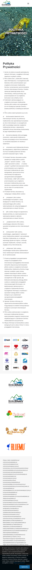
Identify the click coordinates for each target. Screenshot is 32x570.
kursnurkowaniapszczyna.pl (10, 500)
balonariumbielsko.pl (16, 526)
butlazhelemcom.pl (20, 534)
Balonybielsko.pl (7, 520)
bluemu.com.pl (17, 536)
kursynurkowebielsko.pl (22, 496)
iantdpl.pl (19, 506)
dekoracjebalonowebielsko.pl (11, 532)
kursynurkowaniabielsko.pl (10, 492)
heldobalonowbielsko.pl (22, 528)
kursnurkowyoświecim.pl (9, 476)
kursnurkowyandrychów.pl (21, 468)
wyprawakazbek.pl (20, 540)
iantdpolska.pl (15, 508)
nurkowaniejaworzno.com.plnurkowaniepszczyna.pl (17, 490)
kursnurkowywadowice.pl (10, 486)
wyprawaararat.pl (20, 538)
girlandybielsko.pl (7, 536)
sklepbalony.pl (7, 526)
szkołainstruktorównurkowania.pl (12, 512)
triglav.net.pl (6, 544)
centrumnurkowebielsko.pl (10, 462)
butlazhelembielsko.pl (9, 534)
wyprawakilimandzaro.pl (9, 542)
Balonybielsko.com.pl (8, 522)
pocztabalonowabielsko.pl (20, 530)
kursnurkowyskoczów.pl (9, 480)
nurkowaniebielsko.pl (8, 488)
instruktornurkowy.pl (8, 518)
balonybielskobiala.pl (20, 522)
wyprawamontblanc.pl (9, 540)
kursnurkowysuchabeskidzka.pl (11, 482)
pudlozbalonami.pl (8, 530)
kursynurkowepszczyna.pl (10, 502)
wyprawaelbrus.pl (21, 542)
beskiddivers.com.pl (19, 518)
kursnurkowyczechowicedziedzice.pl (13, 472)
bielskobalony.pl (18, 524)
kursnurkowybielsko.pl (9, 470)
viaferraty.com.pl (23, 544)
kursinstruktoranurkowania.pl (10, 510)
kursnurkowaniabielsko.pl (9, 494)
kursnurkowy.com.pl (8, 468)
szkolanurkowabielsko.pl (9, 496)
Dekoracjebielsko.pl (17, 520)
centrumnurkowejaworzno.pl (10, 464)
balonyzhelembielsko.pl (9, 528)
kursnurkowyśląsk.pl (8, 484)
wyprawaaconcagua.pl (9, 538)
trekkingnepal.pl (14, 544)
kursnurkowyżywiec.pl (23, 486)
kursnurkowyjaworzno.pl (9, 474)
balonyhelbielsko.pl (8, 524)
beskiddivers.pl (15, 460)
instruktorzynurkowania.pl (10, 506)
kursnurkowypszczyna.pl (9, 478)
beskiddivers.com (24, 504)
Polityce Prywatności (19, 562)
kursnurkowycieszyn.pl (21, 470)
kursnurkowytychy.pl (19, 484)
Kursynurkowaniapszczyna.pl (11, 504)
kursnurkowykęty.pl (21, 474)
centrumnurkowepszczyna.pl (11, 466)
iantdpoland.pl (7, 508)
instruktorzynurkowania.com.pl (11, 514)
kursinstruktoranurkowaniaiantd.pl (12, 516)
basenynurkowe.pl (22, 502)
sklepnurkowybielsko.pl (9, 498)
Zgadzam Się (24, 566)
